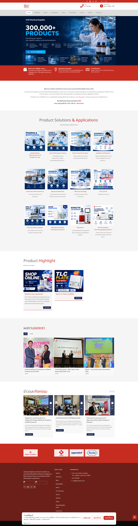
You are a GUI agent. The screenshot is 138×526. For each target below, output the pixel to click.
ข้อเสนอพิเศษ (55, 12)
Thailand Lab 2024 (93, 418)
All (25, 334)
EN (106, 1)
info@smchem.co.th (79, 481)
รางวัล (31, 334)
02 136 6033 (87, 6)
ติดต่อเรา (90, 12)
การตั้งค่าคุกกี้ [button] (86, 518)
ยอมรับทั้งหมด (109, 518)
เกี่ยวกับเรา (37, 12)
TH (102, 1)
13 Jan (51, 407)
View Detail (47, 307)
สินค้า (45, 13)
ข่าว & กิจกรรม (72, 12)
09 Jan (81, 407)
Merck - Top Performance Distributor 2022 (97, 370)
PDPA (57, 502)
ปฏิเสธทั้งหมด (97, 518)
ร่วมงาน (82, 12)
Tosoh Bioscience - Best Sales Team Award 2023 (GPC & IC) (67, 370)
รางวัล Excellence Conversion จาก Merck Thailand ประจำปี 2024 (38, 370)
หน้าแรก (29, 12)
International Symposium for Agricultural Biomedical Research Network (67, 420)
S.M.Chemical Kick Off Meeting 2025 (37, 418)
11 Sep (112, 407)
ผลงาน (63, 12)
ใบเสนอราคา (99, 12)
